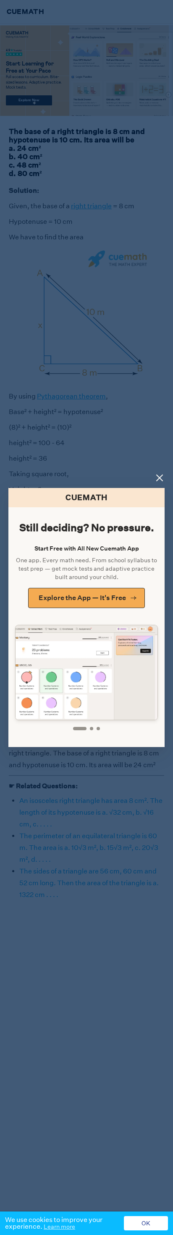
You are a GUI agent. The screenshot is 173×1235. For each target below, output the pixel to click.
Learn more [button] (59, 1226)
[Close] (159, 478)
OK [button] (146, 1223)
